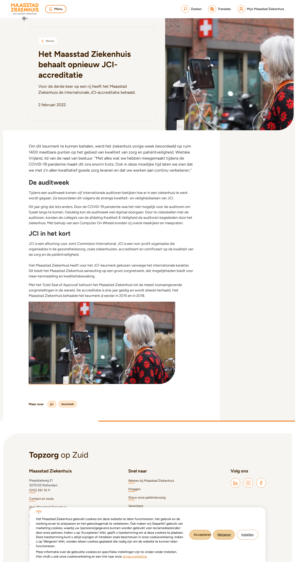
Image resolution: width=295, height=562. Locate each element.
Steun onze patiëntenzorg (147, 497)
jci (51, 404)
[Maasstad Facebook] (261, 483)
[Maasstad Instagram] (248, 483)
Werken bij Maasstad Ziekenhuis (151, 481)
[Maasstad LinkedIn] (235, 483)
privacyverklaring (135, 556)
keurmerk (67, 404)
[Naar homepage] (25, 12)
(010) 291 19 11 (39, 490)
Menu (58, 9)
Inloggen (134, 489)
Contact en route (41, 499)
